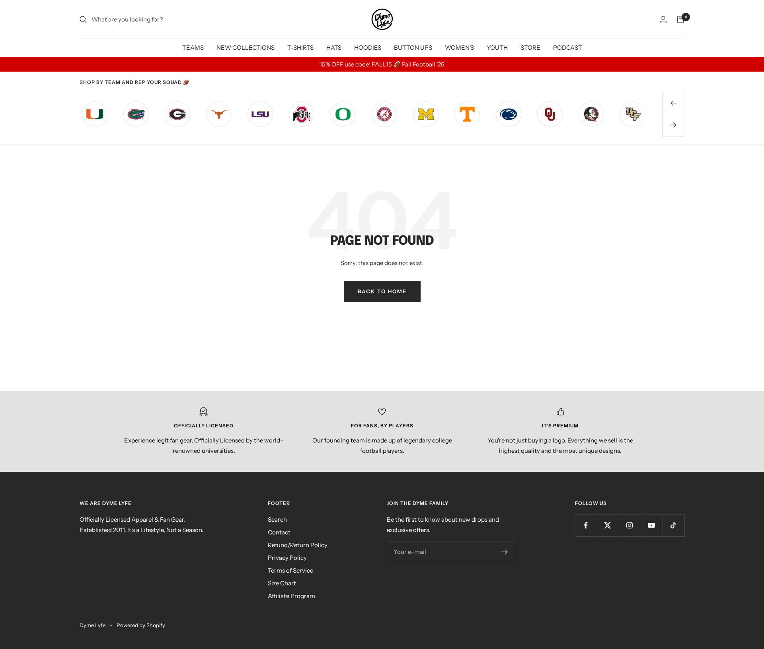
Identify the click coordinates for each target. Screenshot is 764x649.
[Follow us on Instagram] (630, 525)
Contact (279, 532)
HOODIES (367, 47)
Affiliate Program (291, 596)
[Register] (504, 552)
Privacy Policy (287, 557)
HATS (333, 47)
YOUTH (497, 47)
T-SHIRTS (300, 47)
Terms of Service (290, 570)
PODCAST (567, 47)
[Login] (663, 19)
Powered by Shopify (141, 625)
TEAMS (193, 47)
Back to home (382, 291)
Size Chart (282, 583)
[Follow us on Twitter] (608, 525)
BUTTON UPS (413, 47)
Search (277, 519)
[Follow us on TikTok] (673, 525)
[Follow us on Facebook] (586, 525)
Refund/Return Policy (297, 545)
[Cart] (680, 19)
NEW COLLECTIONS (245, 47)
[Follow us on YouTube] (652, 525)
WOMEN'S (459, 47)
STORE (530, 47)
